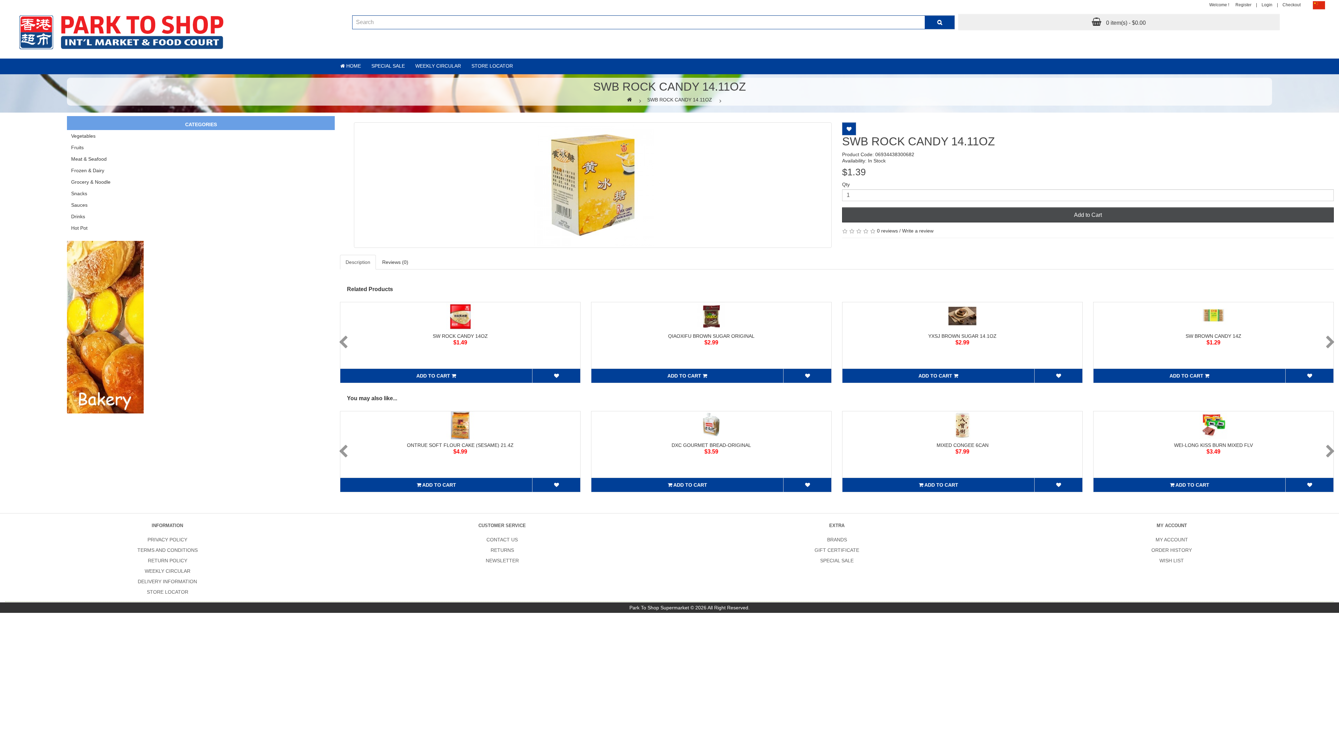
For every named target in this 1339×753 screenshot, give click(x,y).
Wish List (1171, 560)
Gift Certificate (837, 550)
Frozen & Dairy (87, 170)
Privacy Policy (167, 539)
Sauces (79, 205)
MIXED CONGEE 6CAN (963, 445)
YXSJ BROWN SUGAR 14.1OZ (962, 336)
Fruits (77, 147)
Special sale (388, 66)
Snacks (79, 193)
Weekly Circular (438, 66)
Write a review (917, 231)
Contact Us (502, 539)
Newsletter (502, 560)
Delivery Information (167, 581)
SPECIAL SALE (837, 560)
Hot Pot (79, 228)
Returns (502, 550)
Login (1267, 4)
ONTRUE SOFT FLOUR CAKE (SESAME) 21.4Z (460, 445)
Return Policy (167, 560)
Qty (846, 184)
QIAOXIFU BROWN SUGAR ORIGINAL (711, 336)
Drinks (78, 216)
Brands (837, 539)
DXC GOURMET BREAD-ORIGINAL (711, 445)
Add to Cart (1088, 215)
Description (358, 262)
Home (353, 66)
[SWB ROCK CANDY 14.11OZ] (593, 185)
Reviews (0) (395, 262)
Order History (1171, 550)
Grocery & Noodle (91, 182)
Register (1243, 4)
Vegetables (83, 136)
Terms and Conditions (167, 550)
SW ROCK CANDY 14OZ (460, 336)
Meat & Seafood (89, 159)
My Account (1172, 539)
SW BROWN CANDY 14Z (1213, 336)
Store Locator (492, 66)
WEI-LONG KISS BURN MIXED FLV (1213, 445)
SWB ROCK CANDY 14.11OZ (679, 99)
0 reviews (887, 231)
